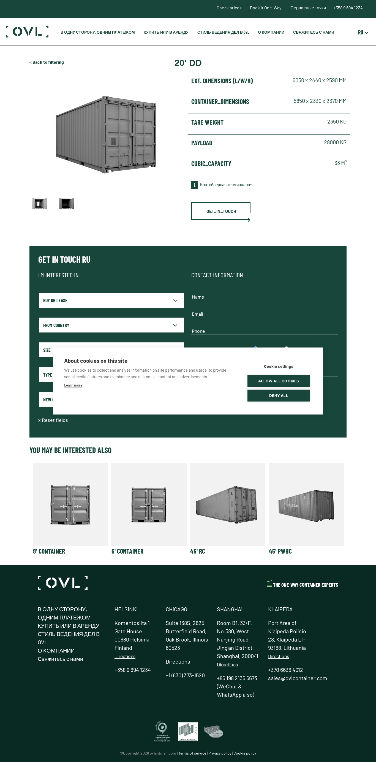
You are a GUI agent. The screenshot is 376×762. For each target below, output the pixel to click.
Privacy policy (219, 753)
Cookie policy (244, 753)
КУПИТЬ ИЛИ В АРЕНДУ (166, 32)
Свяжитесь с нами (313, 32)
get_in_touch (221, 211)
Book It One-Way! (267, 7)
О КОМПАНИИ (271, 32)
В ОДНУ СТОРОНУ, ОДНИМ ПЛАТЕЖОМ (98, 32)
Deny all (278, 395)
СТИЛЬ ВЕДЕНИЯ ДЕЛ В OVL (223, 32)
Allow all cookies (278, 381)
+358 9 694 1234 (348, 7)
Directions (125, 656)
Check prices (229, 7)
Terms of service (192, 753)
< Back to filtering (46, 62)
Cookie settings (278, 366)
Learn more (73, 385)
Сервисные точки (308, 7)
